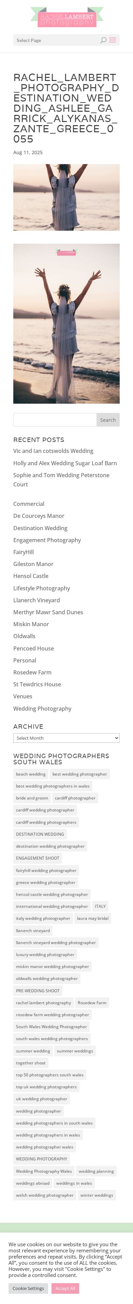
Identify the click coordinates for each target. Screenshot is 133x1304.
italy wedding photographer (43, 918)
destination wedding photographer (50, 846)
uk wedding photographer (41, 1099)
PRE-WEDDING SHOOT (38, 991)
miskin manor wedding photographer (52, 966)
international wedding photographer (52, 906)
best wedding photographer (80, 774)
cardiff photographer (75, 798)
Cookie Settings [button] (28, 1288)
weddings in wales (74, 1183)
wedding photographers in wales (48, 1135)
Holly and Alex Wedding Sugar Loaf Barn (65, 463)
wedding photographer (38, 1111)
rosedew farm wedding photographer (52, 1015)
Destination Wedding (40, 528)
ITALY (100, 906)
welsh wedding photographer (45, 1195)
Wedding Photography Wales (44, 1171)
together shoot (31, 1063)
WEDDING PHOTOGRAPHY (41, 1159)
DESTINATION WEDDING (40, 834)
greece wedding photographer (45, 882)
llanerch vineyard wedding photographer (56, 942)
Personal (24, 660)
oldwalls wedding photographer (47, 978)
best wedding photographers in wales (53, 786)
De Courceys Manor (38, 516)
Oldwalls (24, 636)
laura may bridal (92, 918)
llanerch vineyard (33, 930)
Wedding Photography (42, 708)
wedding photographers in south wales (54, 1123)
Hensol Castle (30, 576)
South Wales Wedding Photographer (51, 1027)
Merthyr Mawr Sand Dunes (48, 612)
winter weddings (96, 1195)
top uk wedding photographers (46, 1087)
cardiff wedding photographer (45, 810)
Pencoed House (33, 648)
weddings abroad (32, 1183)
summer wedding (33, 1051)
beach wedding (31, 774)
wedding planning (96, 1171)
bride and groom (32, 798)
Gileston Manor (33, 564)
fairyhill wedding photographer (46, 870)
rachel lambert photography (43, 1003)
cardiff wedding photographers (46, 822)
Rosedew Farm (32, 672)
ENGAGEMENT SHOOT (37, 858)
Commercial (28, 504)
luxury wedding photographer (45, 954)
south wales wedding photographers (52, 1038)
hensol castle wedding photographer (52, 894)
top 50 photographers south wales (50, 1075)
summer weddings (75, 1051)
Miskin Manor (31, 624)
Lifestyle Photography (41, 588)
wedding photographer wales (44, 1147)
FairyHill (23, 552)
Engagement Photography (47, 540)
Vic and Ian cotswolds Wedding (53, 451)
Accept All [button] (65, 1288)
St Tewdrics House (37, 684)
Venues (22, 696)
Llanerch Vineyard (36, 600)
